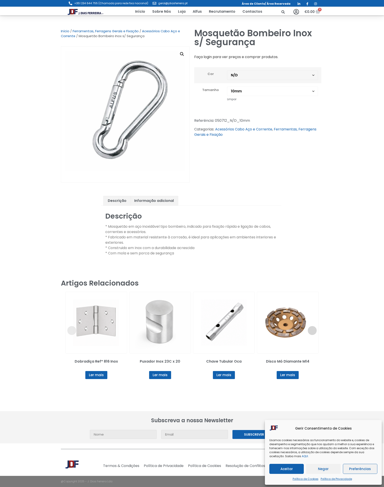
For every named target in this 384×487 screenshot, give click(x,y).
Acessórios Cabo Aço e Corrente (243, 129)
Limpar (231, 99)
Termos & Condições (121, 466)
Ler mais (96, 374)
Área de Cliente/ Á (255, 4)
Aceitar (286, 469)
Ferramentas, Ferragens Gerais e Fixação (106, 31)
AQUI (305, 456)
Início (65, 31)
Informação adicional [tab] (154, 200)
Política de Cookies (305, 479)
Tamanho (210, 89)
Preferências (360, 469)
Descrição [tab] (117, 200)
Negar (323, 469)
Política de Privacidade (336, 479)
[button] (181, 11)
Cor (211, 73)
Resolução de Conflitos (245, 466)
